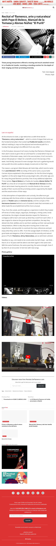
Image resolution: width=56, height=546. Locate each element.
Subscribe (41, 386)
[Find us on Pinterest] (23, 493)
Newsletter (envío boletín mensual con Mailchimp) (28, 527)
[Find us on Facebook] (13, 493)
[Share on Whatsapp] (50, 57)
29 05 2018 (13, 26)
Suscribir (28, 520)
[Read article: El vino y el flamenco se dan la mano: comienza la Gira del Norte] (14, 416)
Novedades (6, 421)
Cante (4, 436)
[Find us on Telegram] (42, 493)
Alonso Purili (8, 391)
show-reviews (12, 12)
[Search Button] (53, 7)
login (7, 444)
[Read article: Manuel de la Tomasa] (10, 433)
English (6, 12)
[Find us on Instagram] (28, 493)
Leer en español (7, 133)
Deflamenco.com (22, 543)
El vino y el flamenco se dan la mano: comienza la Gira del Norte (12, 425)
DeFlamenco (6, 26)
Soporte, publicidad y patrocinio (28, 534)
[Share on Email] (48, 57)
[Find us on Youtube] (33, 493)
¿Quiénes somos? (28, 532)
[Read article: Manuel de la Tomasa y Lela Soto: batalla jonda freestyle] (41, 416)
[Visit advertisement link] (28, 2)
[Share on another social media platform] (53, 57)
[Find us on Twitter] (18, 493)
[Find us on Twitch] (38, 493)
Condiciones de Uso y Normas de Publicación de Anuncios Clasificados (28, 504)
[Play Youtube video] (28, 321)
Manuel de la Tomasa (18, 391)
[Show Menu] (2, 7)
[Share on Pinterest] (45, 57)
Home (3, 12)
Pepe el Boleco (28, 391)
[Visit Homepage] (28, 7)
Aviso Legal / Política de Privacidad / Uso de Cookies (28, 502)
